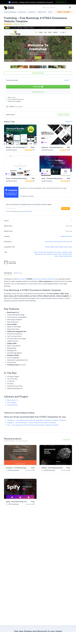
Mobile (61, 247)
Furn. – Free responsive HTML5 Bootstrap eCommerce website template (32, 425)
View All (68, 122)
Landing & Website (66, 236)
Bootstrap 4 (22, 279)
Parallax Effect (67, 254)
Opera (66, 247)
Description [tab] (8, 273)
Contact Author (63, 115)
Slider (56, 256)
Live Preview (39, 73)
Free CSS (12, 263)
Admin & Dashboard (10, 12)
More (49, 12)
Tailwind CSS (42, 12)
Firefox (56, 247)
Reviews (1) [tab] (17, 273)
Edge (52, 247)
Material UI (32, 12)
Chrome (47, 247)
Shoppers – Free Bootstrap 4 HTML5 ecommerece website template (31, 423)
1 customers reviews (18, 24)
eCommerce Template (61, 252)
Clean (35, 252)
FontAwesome (12, 405)
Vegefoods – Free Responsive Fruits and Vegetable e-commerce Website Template (36, 420)
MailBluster (29, 211)
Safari (70, 247)
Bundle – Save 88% (64, 12)
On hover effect (57, 254)
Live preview (29, 142)
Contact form (42, 252)
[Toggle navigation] (70, 7)
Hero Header (47, 254)
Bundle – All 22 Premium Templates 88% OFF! (24, 147)
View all (66, 440)
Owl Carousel (12, 402)
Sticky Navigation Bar (65, 256)
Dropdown (50, 252)
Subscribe (65, 208)
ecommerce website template (43, 279)
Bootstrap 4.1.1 (12, 400)
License (66, 80)
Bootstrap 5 (22, 12)
